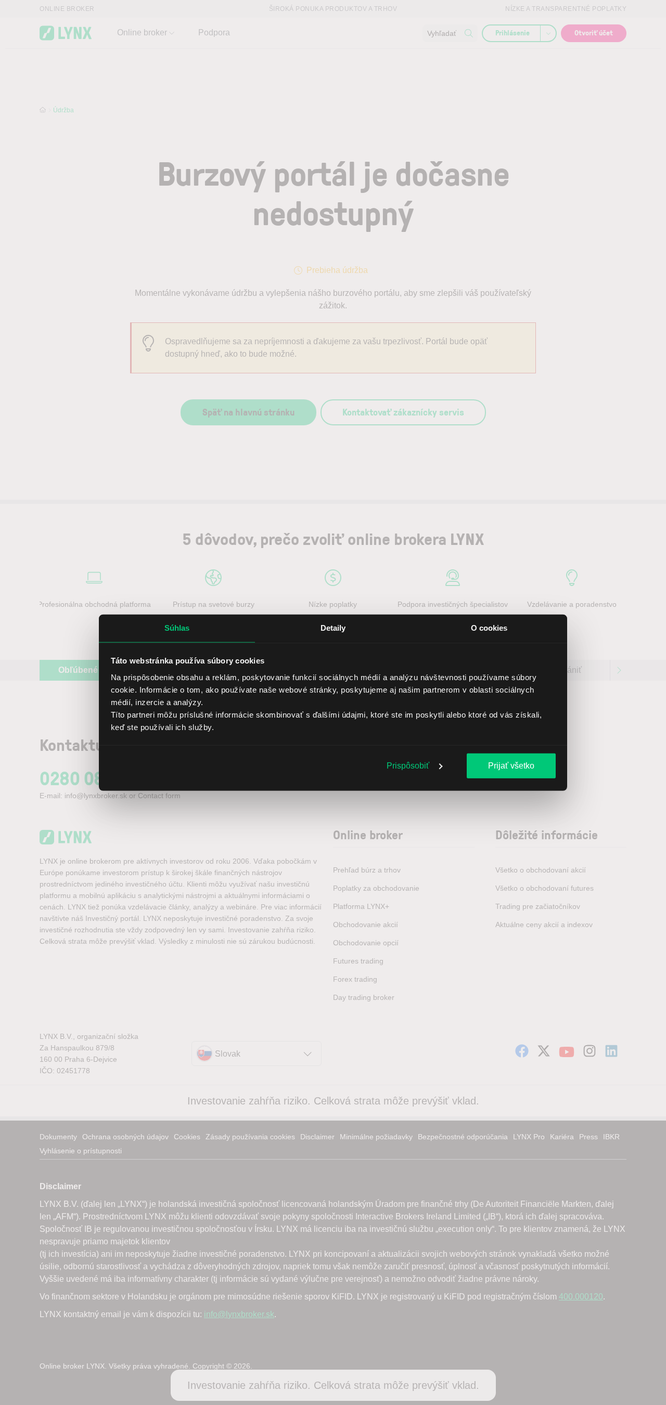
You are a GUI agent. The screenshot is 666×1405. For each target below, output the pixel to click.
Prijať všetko (511, 765)
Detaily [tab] (333, 627)
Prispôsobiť (408, 765)
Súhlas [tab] (177, 627)
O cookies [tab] (489, 627)
